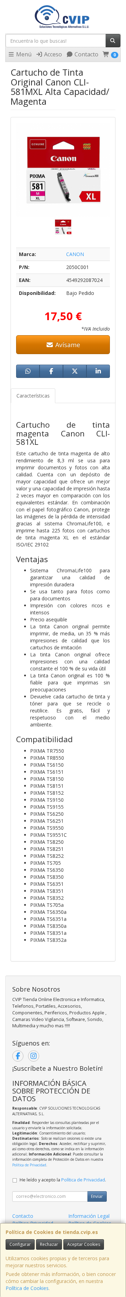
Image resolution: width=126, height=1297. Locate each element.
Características (33, 395)
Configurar (20, 1244)
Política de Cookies (27, 1288)
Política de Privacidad (29, 1165)
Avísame (67, 344)
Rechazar (49, 1244)
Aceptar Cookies (83, 1244)
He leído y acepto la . (63, 1180)
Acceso (52, 54)
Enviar (97, 1196)
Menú (23, 54)
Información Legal (89, 1216)
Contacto (85, 54)
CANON (75, 254)
